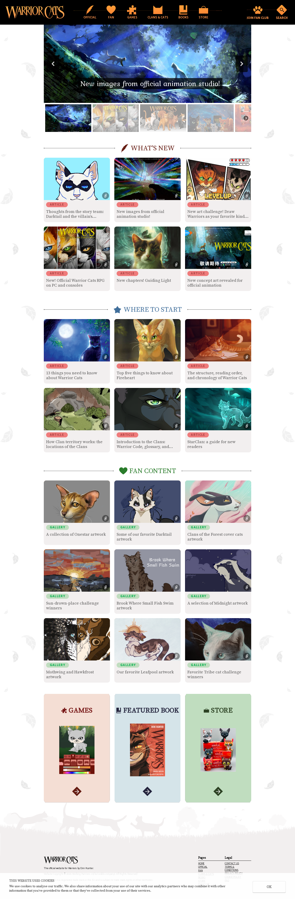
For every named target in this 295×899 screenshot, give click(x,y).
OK (269, 886)
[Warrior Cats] (61, 860)
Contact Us (232, 863)
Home (201, 863)
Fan (200, 870)
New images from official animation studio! (150, 83)
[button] (147, 64)
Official (202, 867)
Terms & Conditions (231, 869)
